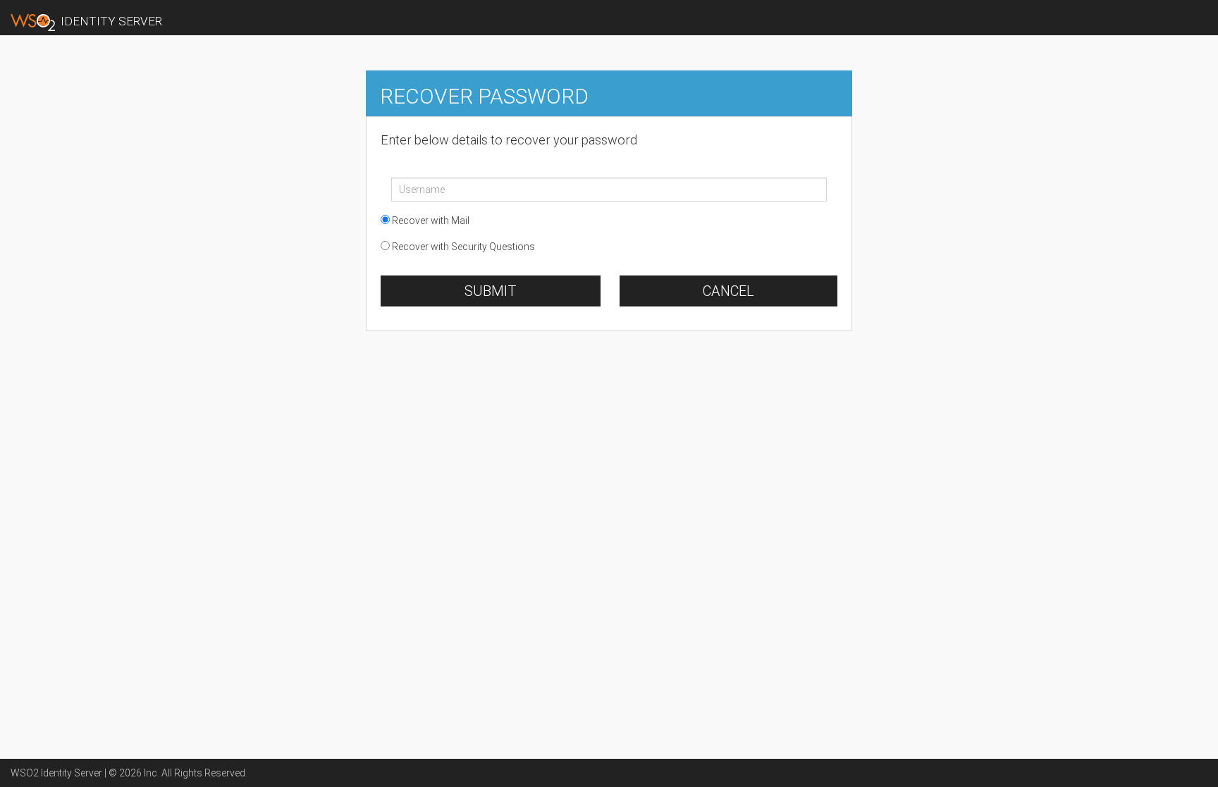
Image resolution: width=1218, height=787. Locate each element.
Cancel (728, 291)
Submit (491, 291)
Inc (150, 773)
